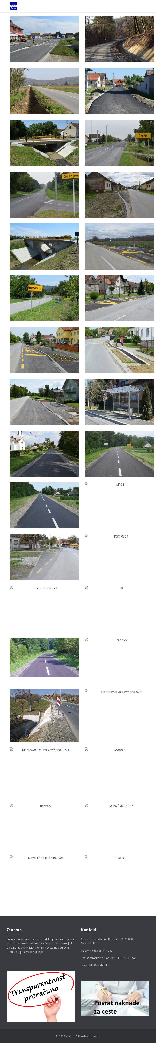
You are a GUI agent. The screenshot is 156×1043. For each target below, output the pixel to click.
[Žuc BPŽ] (13, 6)
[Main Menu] (5, 6)
